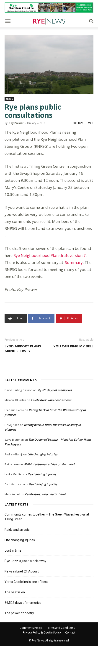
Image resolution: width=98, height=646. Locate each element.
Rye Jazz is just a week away (25, 561)
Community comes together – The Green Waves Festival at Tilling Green (47, 517)
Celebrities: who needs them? (51, 400)
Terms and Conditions (60, 628)
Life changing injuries (42, 454)
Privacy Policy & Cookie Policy (42, 632)
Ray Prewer (16, 123)
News (9, 99)
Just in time (13, 550)
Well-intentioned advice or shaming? (49, 464)
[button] (7, 21)
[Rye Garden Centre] (49, 7)
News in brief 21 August (22, 571)
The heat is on (15, 592)
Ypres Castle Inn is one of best (26, 582)
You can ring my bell (73, 346)
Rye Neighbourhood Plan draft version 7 (49, 255)
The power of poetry (19, 613)
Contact (70, 632)
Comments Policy (31, 628)
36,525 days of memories (54, 390)
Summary (74, 262)
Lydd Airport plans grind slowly (23, 348)
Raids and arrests (17, 529)
